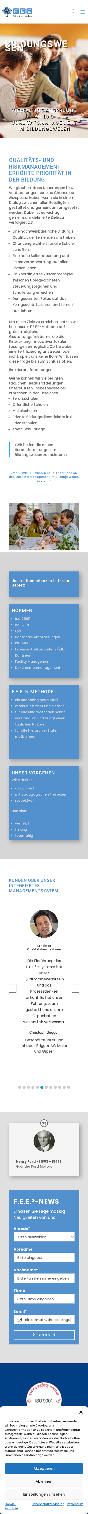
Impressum (75, 1504)
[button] (81, 1412)
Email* (20, 1311)
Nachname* (26, 1270)
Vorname (23, 1249)
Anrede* (22, 1229)
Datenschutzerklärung (48, 1504)
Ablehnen (44, 1481)
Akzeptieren (44, 1468)
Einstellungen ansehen (44, 1494)
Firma (19, 1291)
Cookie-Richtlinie (11, 1506)
